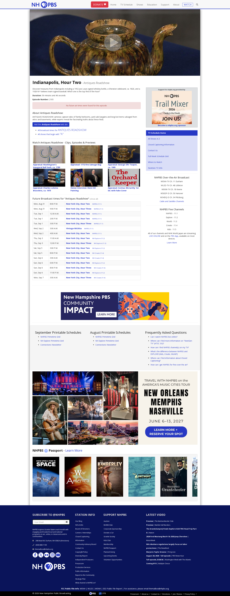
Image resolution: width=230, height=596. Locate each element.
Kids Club (107, 540)
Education (152, 4)
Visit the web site (51, 124)
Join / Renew (177, 594)
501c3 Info (79, 525)
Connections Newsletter (50, 344)
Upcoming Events (110, 556)
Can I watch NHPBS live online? (164, 337)
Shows (140, 4)
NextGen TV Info (155, 168)
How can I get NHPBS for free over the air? (169, 364)
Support (165, 4)
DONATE (98, 4)
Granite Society (109, 536)
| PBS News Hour (165, 556)
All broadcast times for (62, 130)
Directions (166, 594)
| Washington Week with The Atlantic (168, 560)
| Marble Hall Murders (158, 525)
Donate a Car (109, 533)
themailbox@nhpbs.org (44, 549)
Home (113, 4)
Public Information (82, 571)
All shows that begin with (51, 134)
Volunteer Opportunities (113, 560)
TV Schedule (126, 4)
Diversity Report (81, 556)
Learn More (172, 242)
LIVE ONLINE (154, 236)
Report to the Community (84, 575)
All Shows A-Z (154, 138)
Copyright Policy (81, 552)
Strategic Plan (80, 579)
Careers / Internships (83, 533)
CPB (104, 593)
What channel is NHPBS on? (85, 583)
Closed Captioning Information (161, 144)
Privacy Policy (190, 594)
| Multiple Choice (158, 563)
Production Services (82, 567)
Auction (106, 521)
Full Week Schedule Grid (158, 156)
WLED (90, 588)
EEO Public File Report (112, 588)
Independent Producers (84, 560)
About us (145, 594)
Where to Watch (155, 162)
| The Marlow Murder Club (159, 521)
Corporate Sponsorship (113, 529)
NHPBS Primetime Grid (50, 337)
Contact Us (153, 150)
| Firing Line (160, 552)
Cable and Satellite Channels (172, 201)
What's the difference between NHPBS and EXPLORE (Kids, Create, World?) (169, 352)
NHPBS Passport (110, 548)
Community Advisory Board (85, 544)
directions (64, 541)
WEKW (98, 588)
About (176, 4)
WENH (82, 588)
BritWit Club (108, 525)
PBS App (174, 236)
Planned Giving (109, 552)
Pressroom (79, 563)
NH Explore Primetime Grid (52, 341)
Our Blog (78, 521)
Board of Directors (82, 529)
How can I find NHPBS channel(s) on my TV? (170, 347)
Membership (108, 544)
